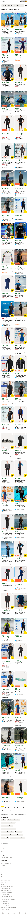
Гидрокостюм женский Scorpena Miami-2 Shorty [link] (20, 401)
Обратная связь (4, 901)
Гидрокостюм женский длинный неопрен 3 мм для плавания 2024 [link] (7, 692)
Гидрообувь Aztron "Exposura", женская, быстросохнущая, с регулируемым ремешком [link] (19, 691)
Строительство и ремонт (6, 892)
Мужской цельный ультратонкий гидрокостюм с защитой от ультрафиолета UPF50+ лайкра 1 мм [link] (7, 376)
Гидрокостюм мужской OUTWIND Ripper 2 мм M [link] (7, 296)
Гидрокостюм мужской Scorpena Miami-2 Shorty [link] (7, 217)
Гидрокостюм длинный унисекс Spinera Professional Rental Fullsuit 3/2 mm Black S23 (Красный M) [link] (7, 586)
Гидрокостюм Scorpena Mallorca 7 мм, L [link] (20, 561)
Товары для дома (5, 874)
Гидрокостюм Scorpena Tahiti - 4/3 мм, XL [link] (7, 111)
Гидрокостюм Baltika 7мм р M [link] (19, 799)
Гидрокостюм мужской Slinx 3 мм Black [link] (7, 135)
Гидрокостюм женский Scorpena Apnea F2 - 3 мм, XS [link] (7, 799)
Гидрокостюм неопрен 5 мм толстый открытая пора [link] (7, 663)
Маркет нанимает (5, 903)
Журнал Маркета (5, 905)
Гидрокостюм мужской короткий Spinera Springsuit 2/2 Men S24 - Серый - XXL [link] (20, 453)
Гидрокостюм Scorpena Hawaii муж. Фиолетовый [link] (20, 427)
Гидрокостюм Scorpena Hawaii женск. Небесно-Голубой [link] (20, 481)
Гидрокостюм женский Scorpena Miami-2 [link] (20, 534)
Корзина (19, 913)
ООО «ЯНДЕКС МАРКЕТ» (10, 907)
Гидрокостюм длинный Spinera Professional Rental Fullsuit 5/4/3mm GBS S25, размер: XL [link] (20, 190)
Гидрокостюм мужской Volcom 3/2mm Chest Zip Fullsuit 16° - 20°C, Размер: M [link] (7, 534)
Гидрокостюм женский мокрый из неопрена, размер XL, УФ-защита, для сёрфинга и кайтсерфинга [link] (20, 613)
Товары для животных (6, 890)
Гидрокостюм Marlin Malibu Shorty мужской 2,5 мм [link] (20, 135)
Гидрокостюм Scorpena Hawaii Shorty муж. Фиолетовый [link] (7, 348)
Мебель (3, 865)
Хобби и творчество (5, 880)
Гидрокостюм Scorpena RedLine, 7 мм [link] (7, 748)
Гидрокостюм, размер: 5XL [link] (20, 321)
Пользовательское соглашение (8, 899)
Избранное (14, 913)
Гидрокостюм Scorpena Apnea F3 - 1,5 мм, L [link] (7, 773)
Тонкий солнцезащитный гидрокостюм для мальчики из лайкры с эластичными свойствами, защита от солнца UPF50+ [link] (20, 586)
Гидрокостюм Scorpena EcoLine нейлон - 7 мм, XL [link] (20, 748)
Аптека (2, 876)
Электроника (4, 871)
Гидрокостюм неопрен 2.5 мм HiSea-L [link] (7, 32)
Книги (2, 884)
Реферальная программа (6, 857)
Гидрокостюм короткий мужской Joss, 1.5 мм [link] (7, 321)
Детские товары (5, 894)
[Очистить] (22, 5)
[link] (3, 820)
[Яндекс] (11, 910)
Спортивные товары (5, 888)
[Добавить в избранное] (12, 13)
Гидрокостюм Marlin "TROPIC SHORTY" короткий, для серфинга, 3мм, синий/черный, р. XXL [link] (20, 296)
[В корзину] (12, 26)
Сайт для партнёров (5, 851)
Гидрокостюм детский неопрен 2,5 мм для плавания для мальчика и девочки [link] (20, 348)
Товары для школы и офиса (7, 886)
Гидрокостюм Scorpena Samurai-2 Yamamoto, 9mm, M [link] (7, 719)
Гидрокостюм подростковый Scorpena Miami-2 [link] (7, 561)
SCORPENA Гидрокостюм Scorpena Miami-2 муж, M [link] (7, 481)
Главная (3, 913)
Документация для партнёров (8, 850)
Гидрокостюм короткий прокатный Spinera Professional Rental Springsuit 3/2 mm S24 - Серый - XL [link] (7, 163)
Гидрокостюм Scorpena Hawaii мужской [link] (7, 85)
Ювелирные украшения (6, 896)
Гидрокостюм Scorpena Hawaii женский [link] (7, 190)
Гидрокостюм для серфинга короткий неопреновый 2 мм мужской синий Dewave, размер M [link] (20, 243)
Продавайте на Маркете (6, 848)
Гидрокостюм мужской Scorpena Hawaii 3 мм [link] (20, 773)
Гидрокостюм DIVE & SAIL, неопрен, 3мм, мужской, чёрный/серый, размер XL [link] (6, 401)
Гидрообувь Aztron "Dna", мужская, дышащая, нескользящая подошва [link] (7, 453)
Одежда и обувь (5, 873)
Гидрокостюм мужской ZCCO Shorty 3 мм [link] (7, 427)
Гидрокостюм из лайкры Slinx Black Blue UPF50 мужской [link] (20, 217)
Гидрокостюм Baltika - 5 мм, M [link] (20, 663)
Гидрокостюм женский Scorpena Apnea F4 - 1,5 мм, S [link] (20, 506)
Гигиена (3, 869)
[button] (26, 5)
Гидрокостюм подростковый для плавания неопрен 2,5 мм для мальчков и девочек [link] (7, 506)
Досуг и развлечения (6, 863)
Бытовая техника (5, 867)
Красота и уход (4, 878)
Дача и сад (3, 882)
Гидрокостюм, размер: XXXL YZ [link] (7, 269)
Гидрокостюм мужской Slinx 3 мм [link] (20, 163)
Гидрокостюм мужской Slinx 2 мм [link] (20, 85)
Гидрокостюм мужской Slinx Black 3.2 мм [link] (7, 57)
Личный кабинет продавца (7, 846)
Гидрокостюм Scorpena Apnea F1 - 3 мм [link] (7, 613)
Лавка (8, 913)
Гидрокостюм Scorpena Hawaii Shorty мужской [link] (20, 111)
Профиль (25, 913)
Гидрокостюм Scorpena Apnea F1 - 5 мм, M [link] (20, 269)
